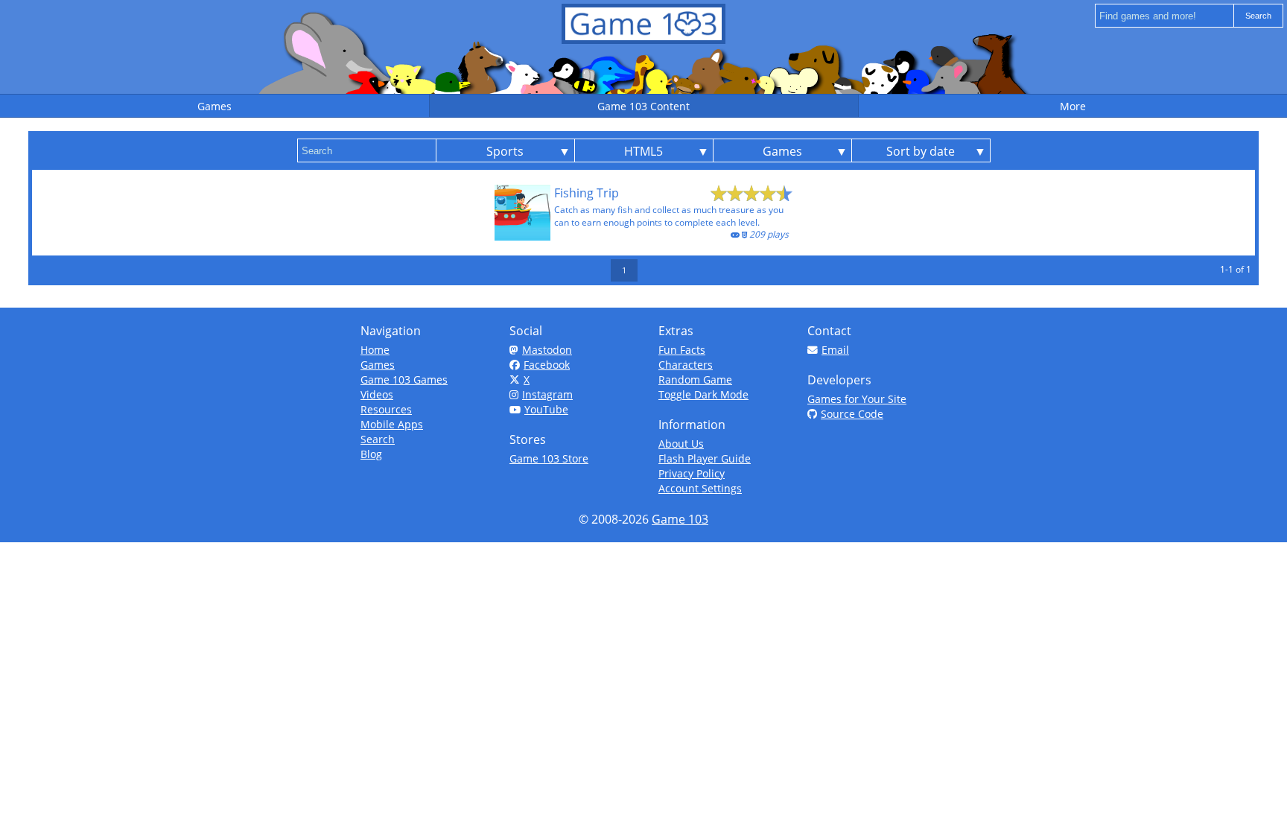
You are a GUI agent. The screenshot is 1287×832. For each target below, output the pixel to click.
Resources (386, 409)
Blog (371, 454)
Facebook (547, 365)
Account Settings (700, 488)
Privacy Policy (691, 473)
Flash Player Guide (704, 458)
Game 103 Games (404, 379)
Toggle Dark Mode (703, 394)
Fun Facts (681, 350)
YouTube (546, 409)
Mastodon (547, 350)
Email (835, 350)
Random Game (695, 379)
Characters (685, 365)
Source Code (852, 414)
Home (375, 350)
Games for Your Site (856, 399)
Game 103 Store (548, 458)
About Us (681, 443)
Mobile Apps (391, 424)
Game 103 (680, 519)
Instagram (547, 394)
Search (377, 439)
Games (377, 365)
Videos (376, 394)
